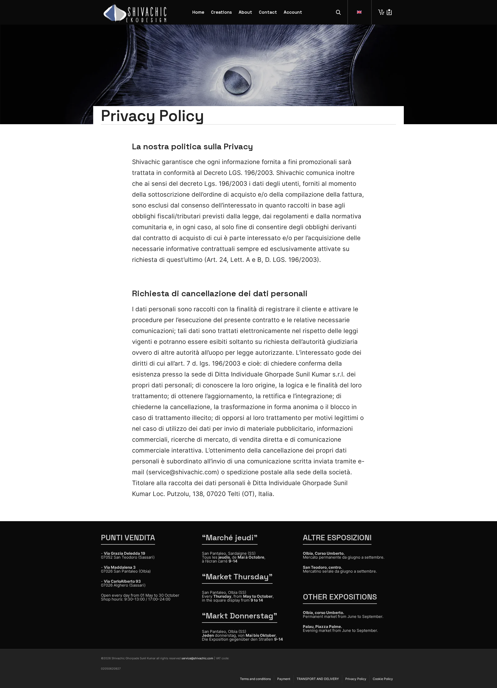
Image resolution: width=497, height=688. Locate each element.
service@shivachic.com (197, 658)
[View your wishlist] (389, 12)
